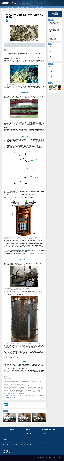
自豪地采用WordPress (5, 458)
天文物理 (8, 7)
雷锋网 (25, 444)
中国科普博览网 (34, 442)
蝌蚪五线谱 (29, 442)
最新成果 (29, 365)
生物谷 (10, 444)
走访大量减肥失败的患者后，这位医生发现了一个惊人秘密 (24, 419)
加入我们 (42, 7)
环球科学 (12, 19)
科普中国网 (8, 442)
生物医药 (12, 7)
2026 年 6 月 (51, 51)
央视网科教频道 (5, 444)
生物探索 (13, 444)
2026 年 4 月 (51, 56)
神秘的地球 (17, 444)
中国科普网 (40, 442)
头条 (4, 416)
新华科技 (49, 442)
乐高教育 (21, 444)
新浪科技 (21, 442)
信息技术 (17, 7)
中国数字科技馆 (16, 442)
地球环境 (22, 7)
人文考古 (27, 7)
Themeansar (16, 458)
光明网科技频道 (55, 442)
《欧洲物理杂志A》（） (20, 250)
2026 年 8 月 (51, 46)
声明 (46, 7)
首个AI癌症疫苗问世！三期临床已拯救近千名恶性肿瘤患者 (9, 419)
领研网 (12, 442)
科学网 (25, 442)
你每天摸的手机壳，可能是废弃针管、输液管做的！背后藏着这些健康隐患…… (54, 30)
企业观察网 (29, 444)
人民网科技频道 (45, 442)
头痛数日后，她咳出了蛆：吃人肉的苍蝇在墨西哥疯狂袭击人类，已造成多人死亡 (54, 35)
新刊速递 (31, 7)
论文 (15, 246)
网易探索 (4, 442)
